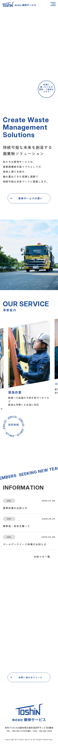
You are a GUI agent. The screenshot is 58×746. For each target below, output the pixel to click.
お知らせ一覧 (42, 556)
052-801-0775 (32, 656)
